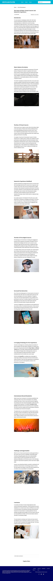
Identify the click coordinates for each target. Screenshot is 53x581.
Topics (26, 2)
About (30, 2)
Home (22, 2)
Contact (48, 568)
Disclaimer (43, 568)
